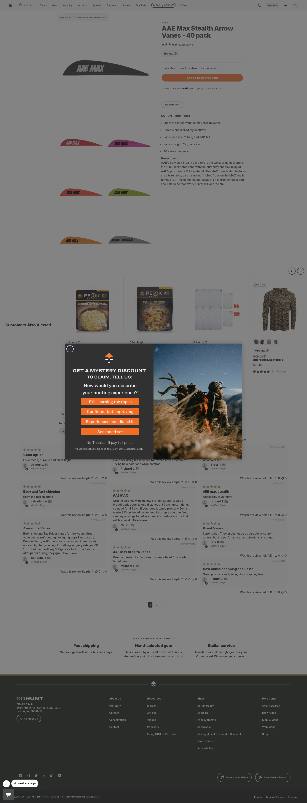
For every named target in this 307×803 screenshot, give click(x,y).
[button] (109, 403)
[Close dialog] (70, 349)
